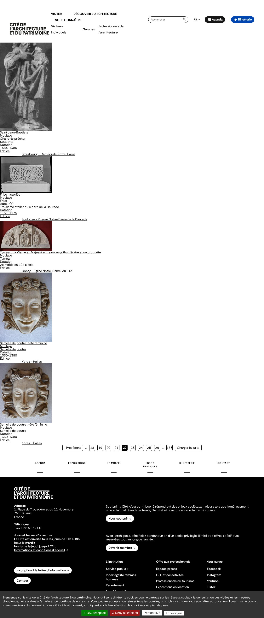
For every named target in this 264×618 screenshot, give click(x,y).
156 (170, 448)
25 (149, 448)
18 (92, 448)
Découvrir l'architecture (95, 14)
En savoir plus (174, 613)
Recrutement (115, 585)
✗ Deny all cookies (125, 613)
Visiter (56, 14)
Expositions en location (172, 587)
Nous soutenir (118, 518)
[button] (258, 69)
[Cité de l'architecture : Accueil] (33, 499)
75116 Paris (23, 513)
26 (157, 448)
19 (100, 448)
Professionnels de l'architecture (111, 29)
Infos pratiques (150, 465)
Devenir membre (120, 548)
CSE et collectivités (170, 575)
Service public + (117, 569)
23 (133, 448)
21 (117, 448)
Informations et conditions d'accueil (39, 550)
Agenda (217, 19)
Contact (223, 463)
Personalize (152, 613)
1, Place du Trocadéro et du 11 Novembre (43, 509)
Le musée (113, 463)
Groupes (89, 29)
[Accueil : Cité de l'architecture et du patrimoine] (29, 29)
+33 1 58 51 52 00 (27, 528)
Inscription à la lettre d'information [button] (41, 570)
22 (125, 448)
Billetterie (245, 19)
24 (141, 448)
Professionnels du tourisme (175, 581)
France (19, 517)
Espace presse (166, 569)
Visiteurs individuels (58, 29)
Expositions (77, 463)
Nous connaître (68, 20)
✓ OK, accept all (94, 613)
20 (108, 448)
